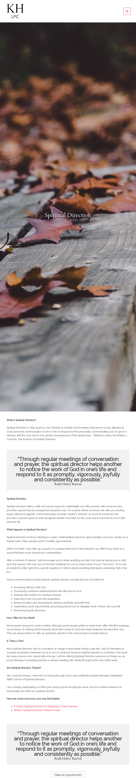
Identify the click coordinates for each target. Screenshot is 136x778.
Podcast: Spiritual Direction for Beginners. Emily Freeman (45, 706)
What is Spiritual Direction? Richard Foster (37, 710)
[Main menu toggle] (127, 11)
